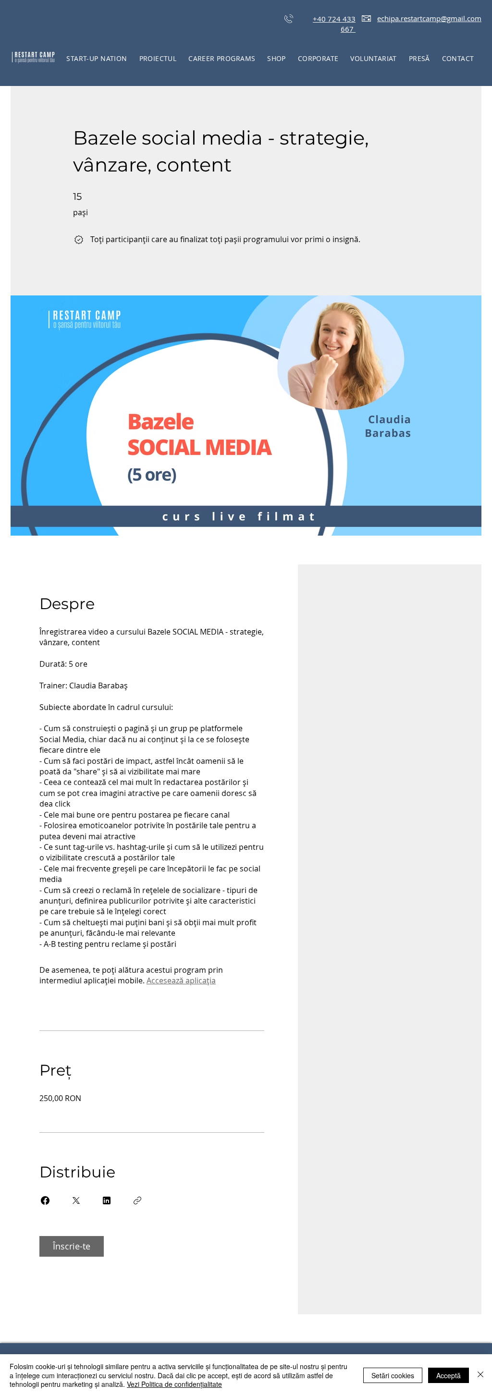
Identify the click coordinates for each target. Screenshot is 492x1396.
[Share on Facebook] (45, 1200)
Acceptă (448, 1375)
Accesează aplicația (181, 980)
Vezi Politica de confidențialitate (174, 1384)
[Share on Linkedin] (106, 1200)
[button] (158, 58)
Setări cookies (392, 1375)
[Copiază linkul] (137, 1200)
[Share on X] (76, 1200)
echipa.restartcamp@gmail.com (429, 18)
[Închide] (480, 1375)
